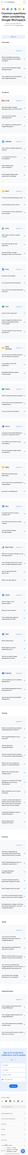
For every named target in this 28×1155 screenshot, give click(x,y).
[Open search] (24, 2)
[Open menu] (2, 2)
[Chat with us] (23, 1151)
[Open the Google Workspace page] (9, 2)
